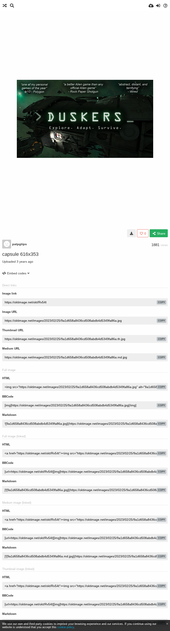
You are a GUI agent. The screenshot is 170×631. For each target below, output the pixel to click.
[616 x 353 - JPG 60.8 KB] (131, 233)
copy (161, 302)
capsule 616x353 (20, 254)
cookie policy (65, 627)
